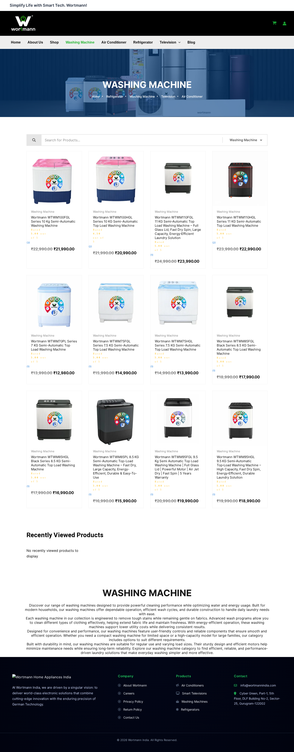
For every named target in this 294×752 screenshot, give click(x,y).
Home (16, 42)
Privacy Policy (133, 701)
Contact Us (131, 717)
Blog (191, 42)
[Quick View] (47, 205)
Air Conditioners (192, 685)
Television (168, 42)
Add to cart (61, 205)
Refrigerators (190, 709)
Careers (128, 693)
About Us (35, 42)
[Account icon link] (284, 23)
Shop (54, 42)
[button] (178, 42)
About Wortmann (135, 685)
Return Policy (132, 709)
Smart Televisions (194, 693)
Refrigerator (143, 42)
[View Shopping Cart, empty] (274, 23)
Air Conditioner (113, 42)
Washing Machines (194, 701)
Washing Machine (80, 42)
